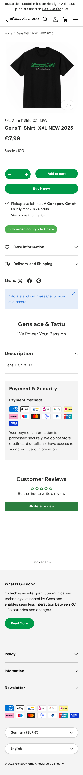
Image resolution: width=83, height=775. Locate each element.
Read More (19, 623)
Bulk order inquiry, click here (31, 229)
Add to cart (57, 174)
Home (8, 33)
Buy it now (41, 188)
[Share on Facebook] (29, 280)
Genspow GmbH (25, 764)
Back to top (42, 562)
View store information (28, 215)
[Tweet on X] (20, 280)
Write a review (41, 506)
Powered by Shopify (51, 764)
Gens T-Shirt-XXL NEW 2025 (35, 33)
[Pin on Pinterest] (38, 280)
